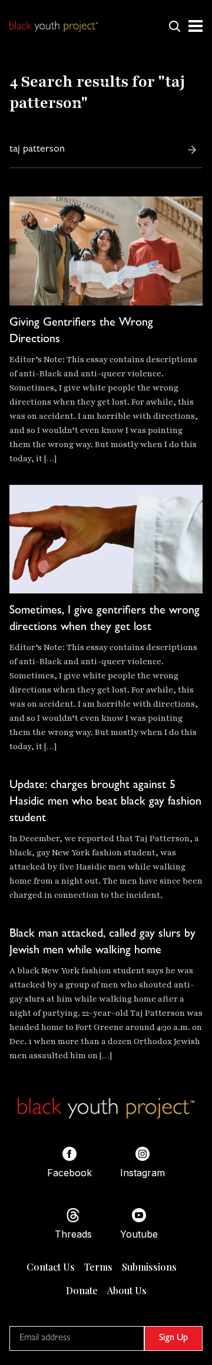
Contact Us (50, 1267)
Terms (98, 1267)
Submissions (149, 1267)
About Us (127, 1290)
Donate (82, 1290)
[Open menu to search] (174, 26)
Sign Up (173, 1338)
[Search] (192, 150)
